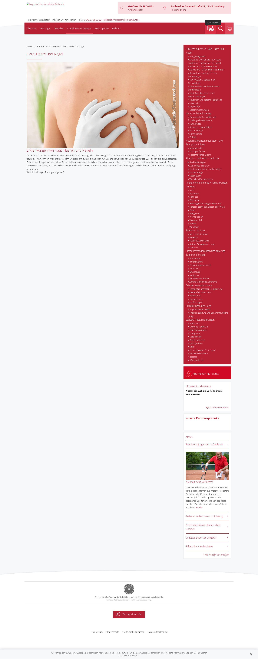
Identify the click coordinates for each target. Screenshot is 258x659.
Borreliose (194, 193)
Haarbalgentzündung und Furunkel (205, 203)
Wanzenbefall (195, 220)
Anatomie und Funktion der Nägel (205, 63)
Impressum (97, 631)
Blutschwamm (196, 261)
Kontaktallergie (196, 172)
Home (30, 46)
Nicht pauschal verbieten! (199, 482)
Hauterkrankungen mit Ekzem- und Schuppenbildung (204, 142)
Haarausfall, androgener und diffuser (206, 288)
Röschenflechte (196, 360)
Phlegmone (194, 213)
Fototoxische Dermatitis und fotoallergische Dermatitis (202, 119)
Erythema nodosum (198, 326)
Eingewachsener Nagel (200, 309)
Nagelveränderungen (199, 109)
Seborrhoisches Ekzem (200, 154)
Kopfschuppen (196, 302)
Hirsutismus (195, 295)
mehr (199, 507)
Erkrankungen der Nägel (199, 305)
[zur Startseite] (45, 3)
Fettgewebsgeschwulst (200, 265)
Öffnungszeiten (135, 9)
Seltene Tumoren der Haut (201, 244)
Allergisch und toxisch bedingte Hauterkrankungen (202, 160)
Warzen (192, 223)
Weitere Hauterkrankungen (200, 319)
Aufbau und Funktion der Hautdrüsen (206, 69)
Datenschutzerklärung (129, 655)
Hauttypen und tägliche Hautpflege (205, 99)
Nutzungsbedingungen (133, 631)
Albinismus (194, 323)
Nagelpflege (194, 106)
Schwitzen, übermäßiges (200, 127)
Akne (191, 190)
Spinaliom (193, 247)
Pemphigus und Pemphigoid (202, 350)
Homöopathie (102, 28)
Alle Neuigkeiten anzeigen (217, 554)
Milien (192, 346)
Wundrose (194, 226)
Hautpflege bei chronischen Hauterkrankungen (201, 95)
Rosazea (193, 356)
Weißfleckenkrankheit (199, 278)
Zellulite (193, 137)
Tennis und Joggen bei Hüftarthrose (204, 444)
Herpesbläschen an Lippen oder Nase (207, 206)
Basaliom (193, 237)
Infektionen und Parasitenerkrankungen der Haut (207, 184)
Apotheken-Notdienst (205, 373)
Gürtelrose (194, 200)
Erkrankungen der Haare (199, 285)
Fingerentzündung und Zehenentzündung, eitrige (208, 314)
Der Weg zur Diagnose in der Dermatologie (202, 81)
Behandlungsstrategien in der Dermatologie (202, 75)
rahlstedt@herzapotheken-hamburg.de (122, 19)
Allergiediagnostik (197, 56)
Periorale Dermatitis (198, 353)
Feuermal (193, 268)
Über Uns (31, 28)
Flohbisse (193, 196)
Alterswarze (194, 258)
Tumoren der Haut (195, 230)
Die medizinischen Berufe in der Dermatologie (203, 88)
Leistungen (45, 28)
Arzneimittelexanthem (199, 165)
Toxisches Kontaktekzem (201, 179)
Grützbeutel (195, 271)
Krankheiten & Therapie (79, 28)
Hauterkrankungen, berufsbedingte (205, 169)
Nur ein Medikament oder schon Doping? (203, 527)
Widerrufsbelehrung (158, 631)
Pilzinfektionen (196, 216)
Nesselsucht (195, 175)
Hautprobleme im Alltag (198, 113)
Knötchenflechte (197, 340)
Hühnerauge (195, 123)
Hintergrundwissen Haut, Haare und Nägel (205, 50)
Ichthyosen (194, 333)
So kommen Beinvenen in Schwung (204, 516)
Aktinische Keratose (198, 234)
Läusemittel (194, 103)
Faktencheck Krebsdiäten (199, 546)
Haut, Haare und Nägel (73, 46)
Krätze (192, 210)
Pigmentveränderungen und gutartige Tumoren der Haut (205, 252)
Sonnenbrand (195, 133)
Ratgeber (59, 28)
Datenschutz (113, 631)
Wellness (116, 28)
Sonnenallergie (196, 130)
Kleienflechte (195, 336)
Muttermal (194, 275)
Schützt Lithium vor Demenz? (201, 537)
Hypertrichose (196, 299)
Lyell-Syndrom (195, 343)
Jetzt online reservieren (218, 407)
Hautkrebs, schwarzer (199, 240)
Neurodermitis (196, 148)
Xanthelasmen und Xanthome (203, 281)
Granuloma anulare (198, 330)
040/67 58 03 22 (93, 19)
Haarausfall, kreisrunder (200, 292)
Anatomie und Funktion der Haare (205, 59)
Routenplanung (178, 9)
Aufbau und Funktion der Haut (203, 66)
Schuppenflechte (197, 151)
